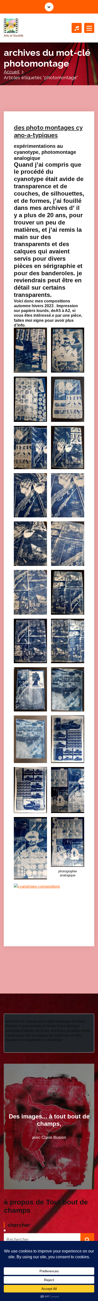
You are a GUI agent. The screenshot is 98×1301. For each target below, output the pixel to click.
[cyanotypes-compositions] (49, 909)
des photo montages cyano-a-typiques (48, 131)
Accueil (11, 71)
